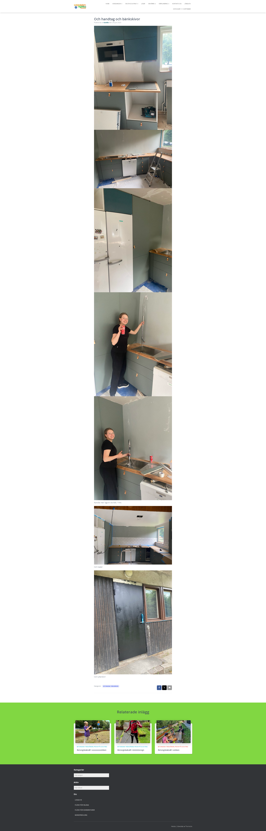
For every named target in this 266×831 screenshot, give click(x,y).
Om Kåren (151, 4)
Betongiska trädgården (110, 686)
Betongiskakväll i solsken (168, 750)
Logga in (78, 800)
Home (107, 4)
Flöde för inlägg (82, 805)
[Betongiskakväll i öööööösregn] (133, 732)
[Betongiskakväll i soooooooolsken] (92, 732)
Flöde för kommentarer (85, 810)
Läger (143, 4)
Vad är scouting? (131, 4)
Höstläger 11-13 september (182, 9)
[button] (121, 4)
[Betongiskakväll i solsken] (173, 732)
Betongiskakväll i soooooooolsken (91, 750)
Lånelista (188, 4)
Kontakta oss (176, 4)
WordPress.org (81, 815)
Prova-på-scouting (100, 747)
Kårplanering (163, 4)
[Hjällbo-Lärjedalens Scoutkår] (80, 6)
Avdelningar (116, 4)
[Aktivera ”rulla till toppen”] (262, 826)
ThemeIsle (188, 826)
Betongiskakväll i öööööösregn (130, 750)
